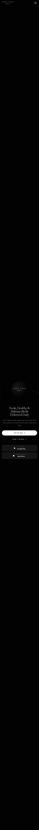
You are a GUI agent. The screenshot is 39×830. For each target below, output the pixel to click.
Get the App (18, 433)
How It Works (18, 439)
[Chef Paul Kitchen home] (8, 2)
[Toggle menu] (35, 3)
